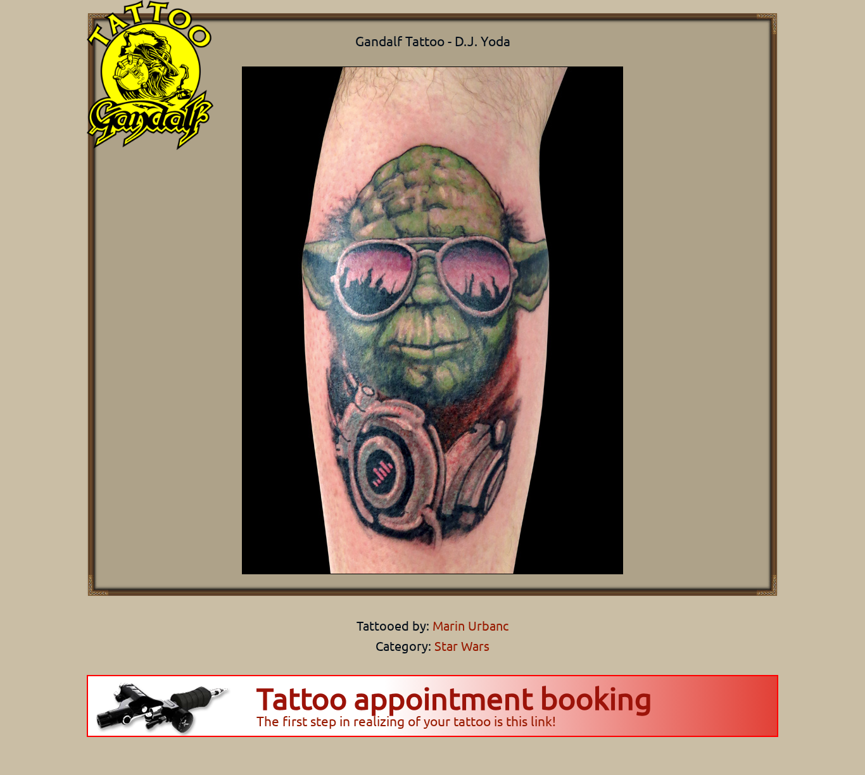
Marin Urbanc (468, 625)
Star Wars (461, 645)
